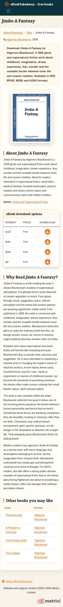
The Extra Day (13, 515)
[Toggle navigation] (8, 11)
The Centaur (12, 553)
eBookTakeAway (13, 32)
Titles (29, 32)
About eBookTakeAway (18, 581)
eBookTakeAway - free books (31, 4)
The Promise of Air (16, 540)
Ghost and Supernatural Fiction (30, 202)
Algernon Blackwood (19, 39)
